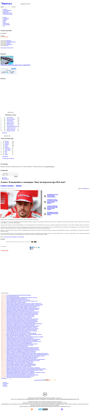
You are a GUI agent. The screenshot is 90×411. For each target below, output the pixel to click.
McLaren (7, 141)
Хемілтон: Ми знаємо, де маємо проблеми (16, 302)
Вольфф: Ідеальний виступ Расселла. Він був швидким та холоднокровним (23, 339)
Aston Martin (7, 150)
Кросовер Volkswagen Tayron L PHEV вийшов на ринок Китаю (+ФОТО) (23, 308)
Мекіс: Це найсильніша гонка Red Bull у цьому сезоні (19, 335)
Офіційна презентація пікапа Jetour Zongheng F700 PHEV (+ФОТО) (22, 327)
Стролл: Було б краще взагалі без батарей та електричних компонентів (22, 374)
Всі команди (5, 156)
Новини (18, 185)
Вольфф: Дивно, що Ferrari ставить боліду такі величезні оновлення (22, 329)
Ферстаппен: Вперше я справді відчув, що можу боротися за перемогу (22, 312)
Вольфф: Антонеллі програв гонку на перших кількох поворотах (21, 322)
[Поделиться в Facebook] (30, 247)
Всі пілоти (4, 132)
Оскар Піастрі (10, 120)
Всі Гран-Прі (4, 47)
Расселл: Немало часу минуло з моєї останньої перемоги (19, 342)
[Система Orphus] (22, 242)
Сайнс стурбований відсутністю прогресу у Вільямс (18, 299)
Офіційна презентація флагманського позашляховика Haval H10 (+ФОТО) (23, 349)
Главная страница (7, 185)
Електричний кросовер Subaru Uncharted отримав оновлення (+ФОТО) (22, 348)
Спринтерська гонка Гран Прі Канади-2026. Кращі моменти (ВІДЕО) (52, 201)
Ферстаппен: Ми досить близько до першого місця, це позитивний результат (24, 341)
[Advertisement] (40, 271)
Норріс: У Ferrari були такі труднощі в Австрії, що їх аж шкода (20, 315)
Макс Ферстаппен (11, 119)
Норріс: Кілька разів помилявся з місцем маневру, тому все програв (22, 330)
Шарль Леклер (10, 123)
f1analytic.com (86, 188)
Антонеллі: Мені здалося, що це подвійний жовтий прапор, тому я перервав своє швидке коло (28, 354)
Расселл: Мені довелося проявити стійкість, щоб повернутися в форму (22, 321)
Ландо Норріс (10, 117)
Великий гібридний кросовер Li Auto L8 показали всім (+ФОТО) (21, 365)
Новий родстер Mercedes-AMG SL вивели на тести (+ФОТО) (20, 310)
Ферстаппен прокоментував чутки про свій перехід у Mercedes (21, 324)
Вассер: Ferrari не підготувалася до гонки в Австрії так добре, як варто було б (24, 303)
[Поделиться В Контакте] (30, 249)
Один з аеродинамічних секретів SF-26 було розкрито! (19, 295)
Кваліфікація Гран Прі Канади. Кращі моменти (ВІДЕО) (52, 195)
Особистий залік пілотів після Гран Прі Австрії (17, 346)
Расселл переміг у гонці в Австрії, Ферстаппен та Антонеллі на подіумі (23, 347)
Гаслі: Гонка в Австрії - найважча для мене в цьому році (19, 317)
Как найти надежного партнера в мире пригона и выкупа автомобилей (23, 309)
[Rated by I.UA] (47, 380)
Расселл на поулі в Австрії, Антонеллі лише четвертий (19, 366)
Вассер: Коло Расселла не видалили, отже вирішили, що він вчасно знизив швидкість (26, 359)
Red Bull (7, 144)
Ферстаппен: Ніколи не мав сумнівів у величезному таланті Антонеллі (22, 318)
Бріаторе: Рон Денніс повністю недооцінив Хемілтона (19, 377)
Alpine (6, 154)
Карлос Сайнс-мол (11, 129)
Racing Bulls (7, 148)
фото (12, 47)
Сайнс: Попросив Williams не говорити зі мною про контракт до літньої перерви (25, 304)
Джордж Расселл (10, 122)
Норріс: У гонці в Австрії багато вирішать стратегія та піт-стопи (21, 352)
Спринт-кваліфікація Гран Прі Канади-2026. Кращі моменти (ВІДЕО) (52, 207)
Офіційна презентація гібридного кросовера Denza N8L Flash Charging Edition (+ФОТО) (26, 368)
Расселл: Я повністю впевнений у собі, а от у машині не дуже (20, 316)
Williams (6, 147)
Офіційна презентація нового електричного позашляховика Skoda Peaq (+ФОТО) (25, 370)
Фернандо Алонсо (11, 130)
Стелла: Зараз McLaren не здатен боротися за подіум (18, 332)
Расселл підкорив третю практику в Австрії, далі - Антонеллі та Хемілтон (23, 367)
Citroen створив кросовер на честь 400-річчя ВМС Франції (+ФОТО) (22, 343)
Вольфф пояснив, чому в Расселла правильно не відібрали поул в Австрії (23, 360)
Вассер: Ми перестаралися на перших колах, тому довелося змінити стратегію (24, 334)
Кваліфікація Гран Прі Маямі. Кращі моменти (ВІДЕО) (52, 213)
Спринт (8, 43)
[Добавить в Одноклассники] (37, 247)
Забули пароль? (5, 178)
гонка (7, 45)
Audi (6, 152)
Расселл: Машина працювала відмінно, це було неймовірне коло (21, 364)
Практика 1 (8, 40)
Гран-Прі (12, 158)
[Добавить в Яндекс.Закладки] (32, 249)
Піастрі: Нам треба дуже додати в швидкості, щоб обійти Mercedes (21, 333)
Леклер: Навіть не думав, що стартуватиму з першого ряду (20, 362)
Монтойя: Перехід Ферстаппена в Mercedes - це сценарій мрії (20, 373)
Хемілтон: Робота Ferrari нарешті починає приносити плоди (20, 361)
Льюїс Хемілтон (10, 124)
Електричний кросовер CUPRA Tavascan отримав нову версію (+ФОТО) (23, 326)
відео (9, 47)
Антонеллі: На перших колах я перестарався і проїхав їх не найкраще (22, 340)
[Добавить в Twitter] (39, 247)
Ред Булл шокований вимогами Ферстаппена (17, 298)
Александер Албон (11, 127)
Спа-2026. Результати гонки (13, 296)
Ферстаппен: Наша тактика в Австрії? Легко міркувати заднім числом (22, 314)
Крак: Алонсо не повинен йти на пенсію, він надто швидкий (20, 371)
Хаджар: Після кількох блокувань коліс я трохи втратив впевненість (22, 320)
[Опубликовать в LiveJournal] (35, 247)
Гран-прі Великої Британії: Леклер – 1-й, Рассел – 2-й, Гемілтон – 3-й (22, 301)
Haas (6, 151)
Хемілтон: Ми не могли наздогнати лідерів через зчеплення (20, 337)
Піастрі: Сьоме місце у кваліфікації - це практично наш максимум (21, 351)
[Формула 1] (6, 3)
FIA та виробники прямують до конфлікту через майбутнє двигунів (22, 297)
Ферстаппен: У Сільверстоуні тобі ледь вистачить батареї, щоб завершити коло (24, 323)
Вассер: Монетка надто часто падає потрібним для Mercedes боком (21, 358)
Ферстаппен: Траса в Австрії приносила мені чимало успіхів (20, 376)
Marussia (22, 236)
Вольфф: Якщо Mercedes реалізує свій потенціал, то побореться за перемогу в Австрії (26, 372)
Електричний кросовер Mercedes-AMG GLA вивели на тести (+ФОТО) (23, 328)
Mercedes (7, 142)
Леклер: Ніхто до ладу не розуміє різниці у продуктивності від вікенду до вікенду (25, 336)
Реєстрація (4, 177)
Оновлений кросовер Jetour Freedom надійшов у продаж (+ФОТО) (21, 307)
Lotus (18, 236)
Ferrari (6, 145)
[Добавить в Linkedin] (32, 247)
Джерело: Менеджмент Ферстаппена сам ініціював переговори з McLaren (23, 305)
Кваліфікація (9, 44)
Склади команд (5, 158)
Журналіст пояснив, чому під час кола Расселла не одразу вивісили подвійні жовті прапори (27, 353)
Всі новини (7, 378)
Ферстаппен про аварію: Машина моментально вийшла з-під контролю (23, 356)
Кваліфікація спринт (11, 41)
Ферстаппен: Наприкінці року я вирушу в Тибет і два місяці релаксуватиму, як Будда (26, 355)
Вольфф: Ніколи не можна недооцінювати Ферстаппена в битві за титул (23, 311)
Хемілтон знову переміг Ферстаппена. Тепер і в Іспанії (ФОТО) (15, 65)
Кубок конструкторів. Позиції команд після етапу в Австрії (20, 345)
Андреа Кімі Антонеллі (12, 126)
